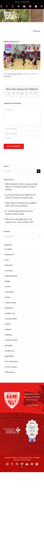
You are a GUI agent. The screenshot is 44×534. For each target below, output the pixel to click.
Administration (11, 276)
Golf (7, 260)
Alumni (8, 324)
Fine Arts (8, 265)
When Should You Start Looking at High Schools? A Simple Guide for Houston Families (21, 187)
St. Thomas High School (14, 74)
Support (8, 329)
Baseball (8, 345)
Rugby (7, 281)
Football (8, 249)
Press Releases (11, 361)
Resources (9, 254)
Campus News (11, 319)
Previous (36, 31)
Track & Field (10, 303)
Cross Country (11, 367)
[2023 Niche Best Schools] (32, 431)
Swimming (9, 292)
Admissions (10, 372)
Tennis (8, 297)
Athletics (8, 335)
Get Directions (32, 400)
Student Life (10, 313)
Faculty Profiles (11, 340)
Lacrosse (9, 271)
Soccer (8, 287)
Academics (9, 351)
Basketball (9, 356)
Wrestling (9, 308)
